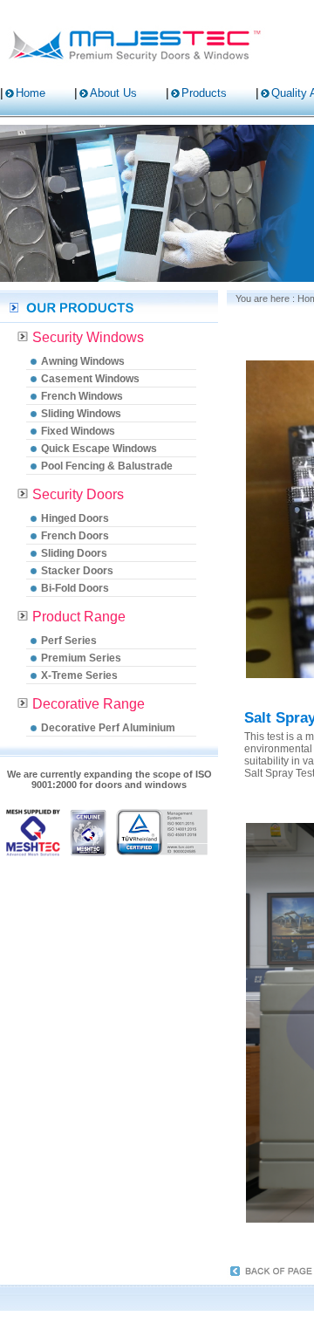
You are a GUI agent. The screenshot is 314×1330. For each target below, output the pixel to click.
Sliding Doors (74, 553)
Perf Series (69, 640)
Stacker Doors (77, 571)
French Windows (82, 396)
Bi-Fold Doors (75, 588)
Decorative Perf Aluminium (108, 728)
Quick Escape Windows (99, 448)
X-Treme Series (79, 675)
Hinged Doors (75, 518)
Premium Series (81, 658)
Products (204, 92)
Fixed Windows (78, 431)
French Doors (75, 536)
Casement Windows (90, 379)
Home (30, 92)
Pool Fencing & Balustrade (107, 466)
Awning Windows (83, 361)
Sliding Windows (81, 414)
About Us (113, 92)
